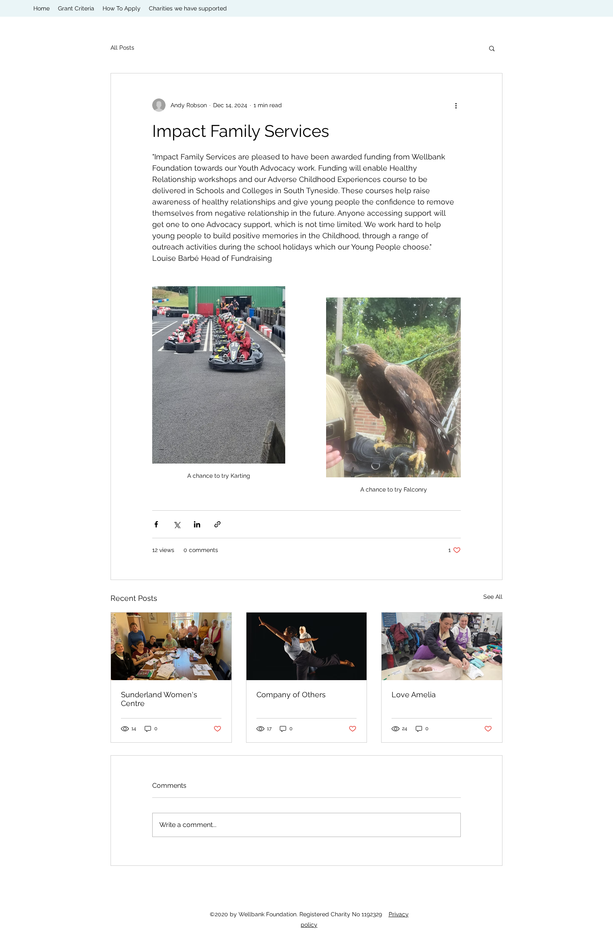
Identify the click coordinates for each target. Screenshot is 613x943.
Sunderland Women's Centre (159, 699)
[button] (492, 48)
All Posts (122, 47)
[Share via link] (217, 524)
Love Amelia (414, 694)
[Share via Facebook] (156, 524)
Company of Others (291, 694)
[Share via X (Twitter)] (177, 524)
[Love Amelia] (442, 646)
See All (492, 596)
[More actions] (456, 105)
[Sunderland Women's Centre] (171, 646)
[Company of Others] (306, 646)
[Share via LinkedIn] (197, 524)
